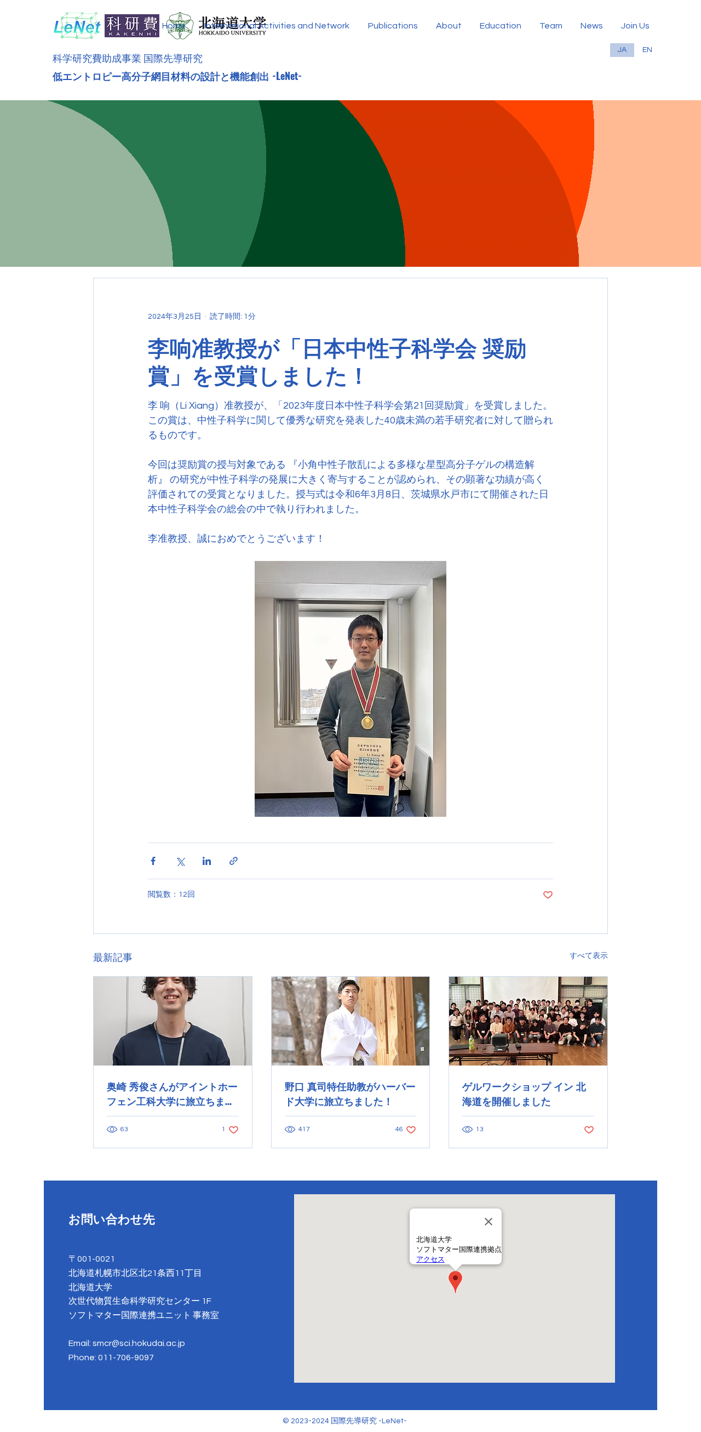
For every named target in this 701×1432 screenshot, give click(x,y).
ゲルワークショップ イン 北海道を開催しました (524, 1093)
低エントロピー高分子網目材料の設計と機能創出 (162, 75)
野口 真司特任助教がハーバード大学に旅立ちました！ (350, 1093)
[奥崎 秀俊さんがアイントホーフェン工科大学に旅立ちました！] (173, 1021)
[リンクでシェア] (233, 861)
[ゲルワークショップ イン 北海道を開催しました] (528, 1021)
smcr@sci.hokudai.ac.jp (139, 1343)
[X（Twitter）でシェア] (180, 861)
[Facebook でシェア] (153, 861)
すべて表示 (589, 956)
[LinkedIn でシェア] (207, 861)
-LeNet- (288, 75)
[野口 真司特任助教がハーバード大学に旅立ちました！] (351, 1021)
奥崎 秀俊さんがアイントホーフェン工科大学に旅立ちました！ (172, 1093)
